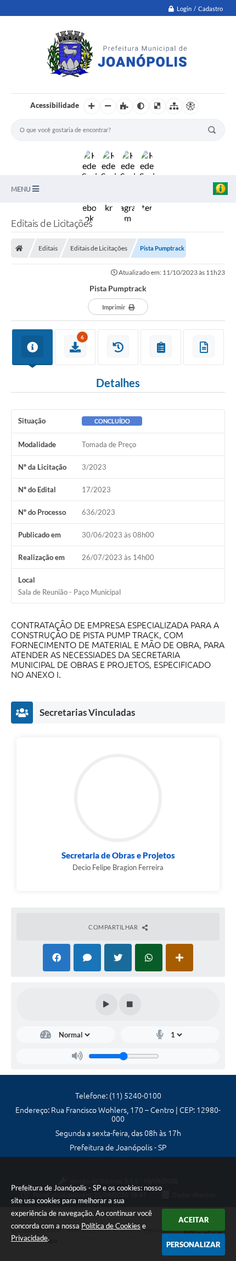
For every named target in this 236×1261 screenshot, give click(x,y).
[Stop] (130, 1004)
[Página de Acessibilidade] (190, 106)
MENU (21, 189)
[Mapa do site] (174, 106)
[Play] (106, 1004)
